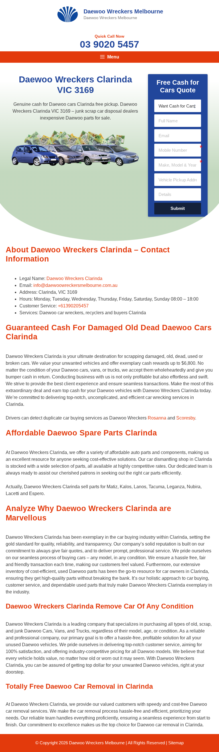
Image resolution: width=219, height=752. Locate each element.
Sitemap (176, 742)
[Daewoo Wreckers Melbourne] (67, 13)
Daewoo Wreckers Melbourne (123, 11)
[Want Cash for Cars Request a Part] (177, 106)
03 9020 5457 (109, 44)
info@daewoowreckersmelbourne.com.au (75, 285)
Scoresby (185, 417)
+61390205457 (73, 305)
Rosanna (157, 417)
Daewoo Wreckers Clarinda (74, 278)
